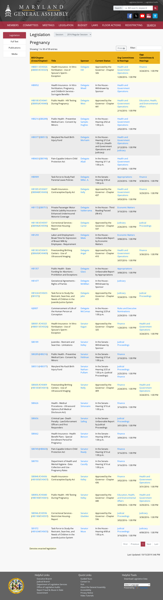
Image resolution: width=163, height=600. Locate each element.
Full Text (14, 41)
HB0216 (35, 118)
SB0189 (34, 342)
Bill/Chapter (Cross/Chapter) (39, 59)
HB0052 (35, 85)
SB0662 (34, 433)
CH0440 (43, 103)
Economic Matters (126, 207)
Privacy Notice (86, 592)
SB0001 (35, 70)
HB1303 (35, 250)
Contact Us (85, 581)
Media (14, 54)
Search (118, 8)
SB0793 (34, 461)
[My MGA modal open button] (148, 16)
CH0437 (43, 189)
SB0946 (35, 225)
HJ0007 (34, 308)
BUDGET (82, 25)
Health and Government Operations (123, 69)
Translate (144, 587)
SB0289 (43, 118)
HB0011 (35, 66)
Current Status (102, 60)
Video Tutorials (87, 595)
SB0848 (35, 192)
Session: (60, 34)
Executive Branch (44, 578)
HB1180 (35, 222)
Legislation (14, 35)
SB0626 (34, 403)
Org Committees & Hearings (125, 59)
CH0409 (43, 253)
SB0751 (43, 207)
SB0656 (34, 418)
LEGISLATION (66, 25)
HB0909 (35, 177)
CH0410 (43, 250)
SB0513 (43, 137)
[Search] (155, 8)
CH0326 (43, 66)
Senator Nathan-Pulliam (84, 369)
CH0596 (43, 225)
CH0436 (43, 192)
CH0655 (43, 293)
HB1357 (35, 268)
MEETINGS (48, 25)
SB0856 (35, 103)
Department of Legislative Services (52, 584)
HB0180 (35, 100)
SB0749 (43, 158)
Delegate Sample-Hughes (85, 121)
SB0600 (35, 253)
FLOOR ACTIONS (111, 25)
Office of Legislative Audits (48, 587)
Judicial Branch (43, 581)
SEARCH (151, 25)
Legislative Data (140, 578)
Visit (82, 584)
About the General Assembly (93, 587)
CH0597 (43, 222)
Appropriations (124, 177)
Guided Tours (86, 578)
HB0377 (35, 137)
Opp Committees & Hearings (146, 57)
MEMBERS (13, 25)
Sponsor (85, 60)
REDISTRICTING (133, 25)
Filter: (133, 47)
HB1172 (35, 207)
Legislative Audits (151, 2)
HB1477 (35, 280)
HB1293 (35, 235)
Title (53, 60)
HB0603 (35, 158)
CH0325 (43, 70)
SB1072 (35, 296)
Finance (143, 66)
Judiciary (121, 150)
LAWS (95, 25)
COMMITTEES (30, 25)
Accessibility (85, 590)
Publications (15, 47)
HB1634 (35, 293)
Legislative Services (136, 2)
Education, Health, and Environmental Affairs (148, 103)
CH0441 (43, 100)
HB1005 (35, 189)
